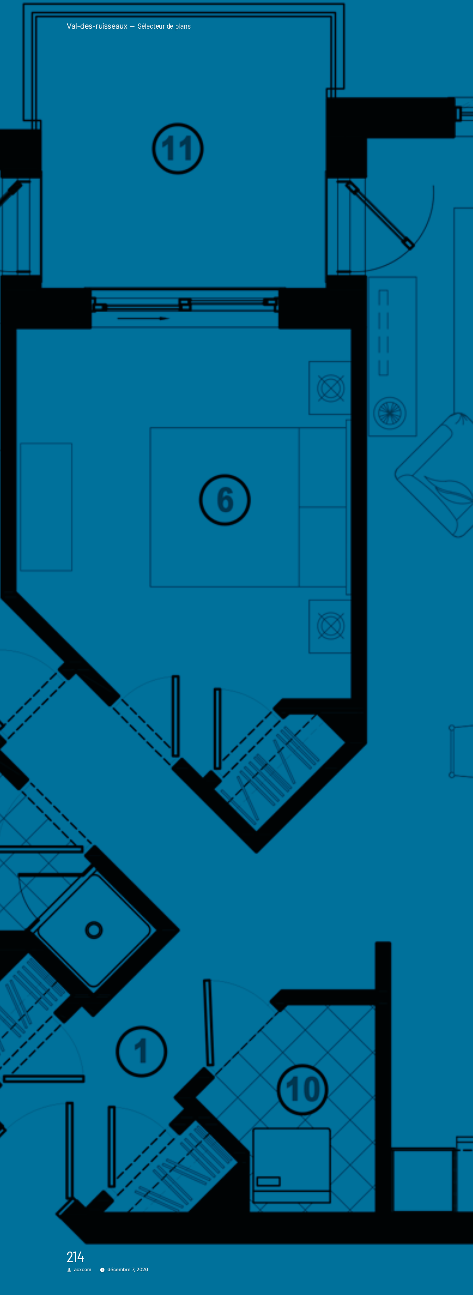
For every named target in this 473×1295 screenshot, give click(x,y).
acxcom (82, 1269)
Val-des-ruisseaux (97, 26)
